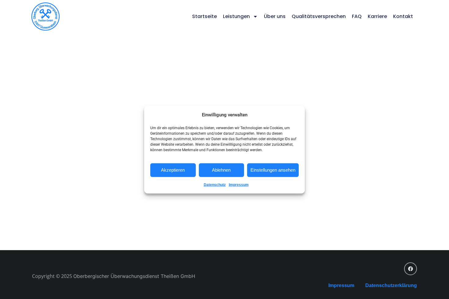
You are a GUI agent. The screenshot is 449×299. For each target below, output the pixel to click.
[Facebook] (410, 268)
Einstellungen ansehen (272, 170)
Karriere (377, 16)
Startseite (204, 16)
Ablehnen (221, 170)
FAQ (357, 16)
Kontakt (403, 16)
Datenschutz (215, 184)
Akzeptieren (173, 170)
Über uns (275, 16)
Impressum (239, 184)
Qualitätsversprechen (319, 16)
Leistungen (236, 16)
